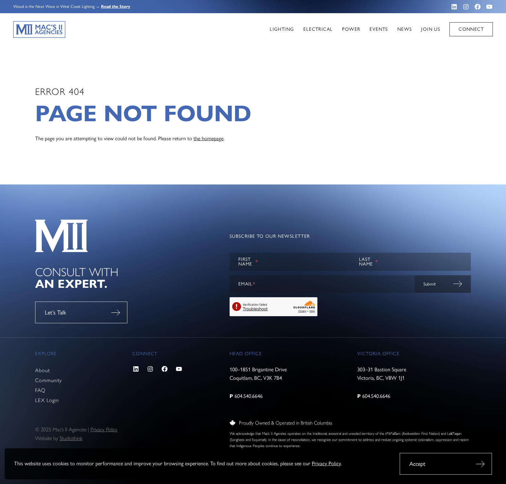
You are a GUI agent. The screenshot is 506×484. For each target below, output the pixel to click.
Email (246, 284)
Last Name (368, 261)
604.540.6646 (249, 396)
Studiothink (71, 438)
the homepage (208, 138)
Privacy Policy (326, 463)
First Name (248, 261)
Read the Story (115, 6)
